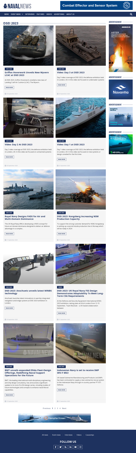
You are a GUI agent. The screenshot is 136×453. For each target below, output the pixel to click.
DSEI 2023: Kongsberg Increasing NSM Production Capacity (78, 217)
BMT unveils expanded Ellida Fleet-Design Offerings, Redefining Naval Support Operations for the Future (28, 373)
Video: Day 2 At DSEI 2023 (18, 144)
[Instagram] (80, 447)
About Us (70, 14)
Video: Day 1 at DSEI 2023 (71, 144)
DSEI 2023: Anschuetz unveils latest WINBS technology (28, 292)
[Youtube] (75, 447)
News (6, 14)
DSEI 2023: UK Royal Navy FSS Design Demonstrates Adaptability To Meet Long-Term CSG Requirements (80, 293)
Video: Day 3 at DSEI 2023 (71, 72)
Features (40, 14)
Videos (49, 14)
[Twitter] (61, 447)
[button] (131, 14)
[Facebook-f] (56, 447)
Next (64, 408)
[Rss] (66, 447)
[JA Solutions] (96, 9)
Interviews (29, 14)
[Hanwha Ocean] (54, 418)
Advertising (59, 14)
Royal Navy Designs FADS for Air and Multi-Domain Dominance (25, 217)
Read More (9, 87)
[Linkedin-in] (70, 447)
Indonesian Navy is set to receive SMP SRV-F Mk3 (78, 371)
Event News (16, 14)
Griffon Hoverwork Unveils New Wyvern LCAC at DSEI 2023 (27, 73)
